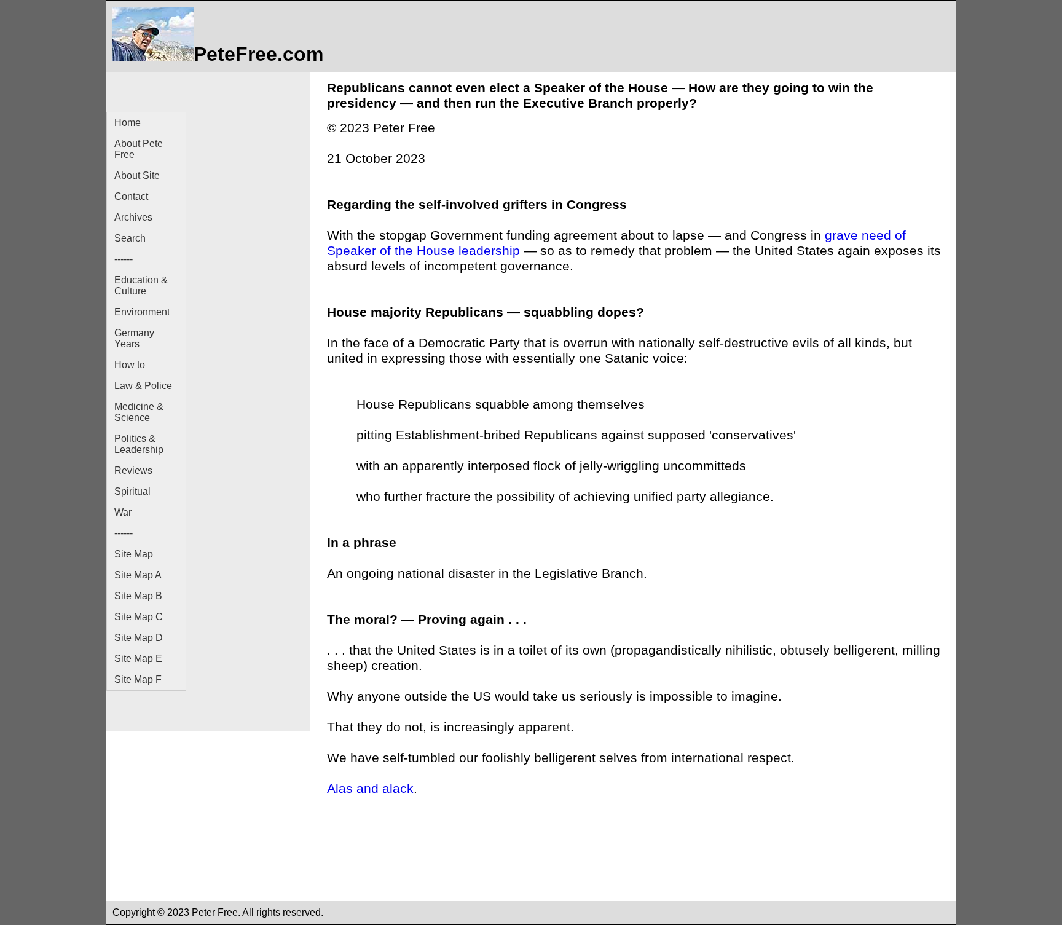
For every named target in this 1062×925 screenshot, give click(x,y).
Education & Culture (141, 285)
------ (123, 259)
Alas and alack (370, 788)
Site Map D (138, 637)
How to (129, 365)
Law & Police (143, 385)
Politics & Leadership (138, 444)
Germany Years (134, 338)
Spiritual (132, 491)
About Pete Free (138, 149)
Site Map (133, 554)
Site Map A (138, 575)
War (123, 512)
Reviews (133, 470)
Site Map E (138, 658)
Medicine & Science (138, 412)
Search (130, 238)
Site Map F (138, 679)
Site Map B (138, 596)
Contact (131, 196)
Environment (142, 312)
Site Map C (138, 617)
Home (127, 122)
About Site (137, 175)
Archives (133, 217)
